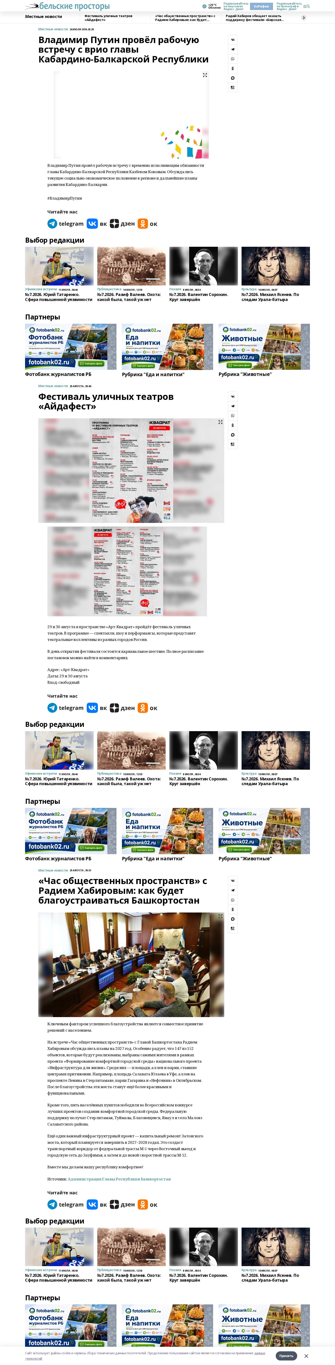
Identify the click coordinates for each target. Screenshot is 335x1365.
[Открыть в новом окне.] (65, 224)
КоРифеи (261, 6)
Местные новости (43, 16)
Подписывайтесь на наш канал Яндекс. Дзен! (235, 6)
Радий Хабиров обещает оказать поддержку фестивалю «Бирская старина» (253, 18)
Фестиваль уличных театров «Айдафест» (108, 18)
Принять (286, 1356)
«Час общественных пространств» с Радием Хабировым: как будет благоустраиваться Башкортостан (185, 18)
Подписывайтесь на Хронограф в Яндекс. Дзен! (288, 6)
